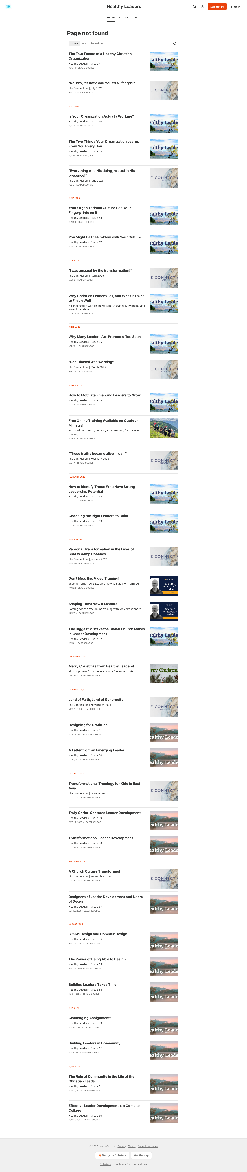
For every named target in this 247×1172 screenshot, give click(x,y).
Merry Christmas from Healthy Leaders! (101, 666)
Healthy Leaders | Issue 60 (85, 755)
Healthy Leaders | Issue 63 (85, 521)
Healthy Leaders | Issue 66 (85, 342)
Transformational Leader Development (101, 838)
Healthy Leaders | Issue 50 (85, 1115)
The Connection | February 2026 (89, 458)
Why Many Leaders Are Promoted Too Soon (105, 337)
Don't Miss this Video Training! (94, 578)
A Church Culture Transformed (94, 871)
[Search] (194, 6)
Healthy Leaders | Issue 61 (85, 730)
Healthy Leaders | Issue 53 (85, 1023)
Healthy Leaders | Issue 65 (85, 400)
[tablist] (87, 43)
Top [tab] (84, 43)
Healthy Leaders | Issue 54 (85, 989)
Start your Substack (114, 1155)
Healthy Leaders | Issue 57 (85, 906)
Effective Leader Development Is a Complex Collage (104, 1108)
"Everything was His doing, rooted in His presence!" (102, 173)
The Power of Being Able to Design (97, 959)
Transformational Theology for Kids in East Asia (104, 786)
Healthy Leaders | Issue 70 (85, 121)
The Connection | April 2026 (86, 275)
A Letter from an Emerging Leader (96, 750)
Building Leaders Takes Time (92, 984)
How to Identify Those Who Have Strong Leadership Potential (102, 489)
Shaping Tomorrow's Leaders (93, 604)
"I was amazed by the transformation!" (100, 270)
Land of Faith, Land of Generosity (96, 700)
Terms (132, 1146)
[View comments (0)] (96, 97)
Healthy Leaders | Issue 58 (85, 843)
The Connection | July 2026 (86, 88)
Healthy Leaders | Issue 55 (85, 964)
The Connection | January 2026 (88, 559)
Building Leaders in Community (94, 1043)
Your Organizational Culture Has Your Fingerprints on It (100, 210)
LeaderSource (86, 68)
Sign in (235, 6)
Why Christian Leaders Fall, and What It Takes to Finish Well (107, 298)
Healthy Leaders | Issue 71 (85, 63)
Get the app (141, 1155)
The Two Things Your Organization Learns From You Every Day (104, 143)
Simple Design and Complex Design (98, 934)
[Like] (71, 885)
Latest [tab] (74, 43)
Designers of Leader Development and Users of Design (106, 899)
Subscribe (217, 6)
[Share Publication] (202, 6)
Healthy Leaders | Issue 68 (85, 217)
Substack (105, 1164)
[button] (111, 17)
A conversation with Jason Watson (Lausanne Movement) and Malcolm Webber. (107, 307)
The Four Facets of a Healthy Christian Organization (100, 56)
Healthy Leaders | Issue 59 (85, 818)
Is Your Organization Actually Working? (101, 116)
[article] (123, 63)
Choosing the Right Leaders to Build (98, 516)
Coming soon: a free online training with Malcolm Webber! (105, 609)
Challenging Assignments (90, 1018)
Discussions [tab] (96, 43)
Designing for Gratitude (88, 725)
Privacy (122, 1146)
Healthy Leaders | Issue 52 (85, 1048)
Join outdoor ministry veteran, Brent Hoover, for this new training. (104, 432)
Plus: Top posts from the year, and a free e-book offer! (102, 671)
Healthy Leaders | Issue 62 (85, 639)
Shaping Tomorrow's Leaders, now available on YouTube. (104, 583)
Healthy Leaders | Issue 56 (85, 939)
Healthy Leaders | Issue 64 (85, 496)
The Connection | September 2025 (90, 876)
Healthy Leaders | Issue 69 (85, 151)
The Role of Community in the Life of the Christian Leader (101, 1078)
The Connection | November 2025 (90, 704)
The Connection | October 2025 (88, 793)
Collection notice (148, 1146)
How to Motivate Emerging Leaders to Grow (105, 395)
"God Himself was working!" (91, 362)
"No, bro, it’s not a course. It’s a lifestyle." (102, 83)
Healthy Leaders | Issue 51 (85, 1086)
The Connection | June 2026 (86, 180)
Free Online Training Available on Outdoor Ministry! (103, 423)
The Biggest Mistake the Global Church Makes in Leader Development (107, 631)
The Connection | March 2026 (87, 367)
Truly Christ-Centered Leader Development (105, 813)
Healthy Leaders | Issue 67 (85, 242)
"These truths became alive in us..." (98, 453)
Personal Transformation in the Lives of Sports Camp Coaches (101, 551)
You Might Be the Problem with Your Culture (105, 237)
